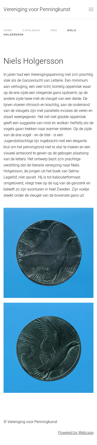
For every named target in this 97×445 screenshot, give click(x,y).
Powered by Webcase (75, 432)
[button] (91, 9)
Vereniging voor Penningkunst (37, 9)
